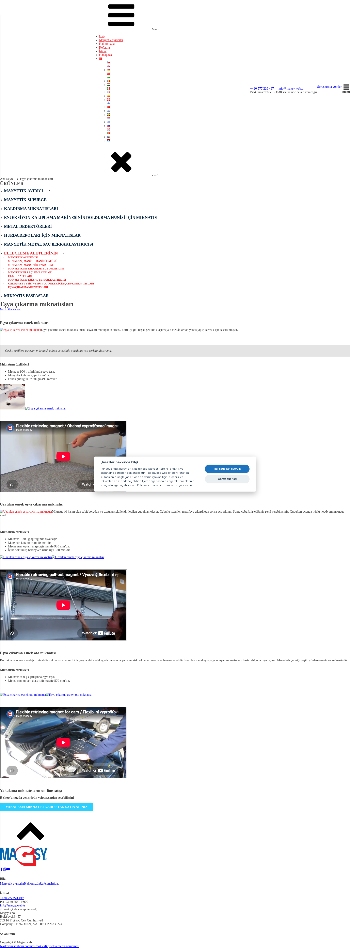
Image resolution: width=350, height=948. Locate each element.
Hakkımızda (107, 43)
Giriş (102, 36)
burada (168, 485)
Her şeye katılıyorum (227, 468)
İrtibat (103, 51)
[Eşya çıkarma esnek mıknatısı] (20, 329)
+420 (262, 88)
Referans (104, 47)
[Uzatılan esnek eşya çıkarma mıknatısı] (26, 511)
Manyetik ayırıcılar (111, 40)
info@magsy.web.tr (291, 88)
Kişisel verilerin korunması (62, 946)
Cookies (39, 946)
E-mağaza (105, 55)
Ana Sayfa (7, 179)
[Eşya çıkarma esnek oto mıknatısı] (23, 694)
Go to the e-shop (10, 309)
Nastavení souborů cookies (17, 946)
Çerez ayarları (227, 479)
